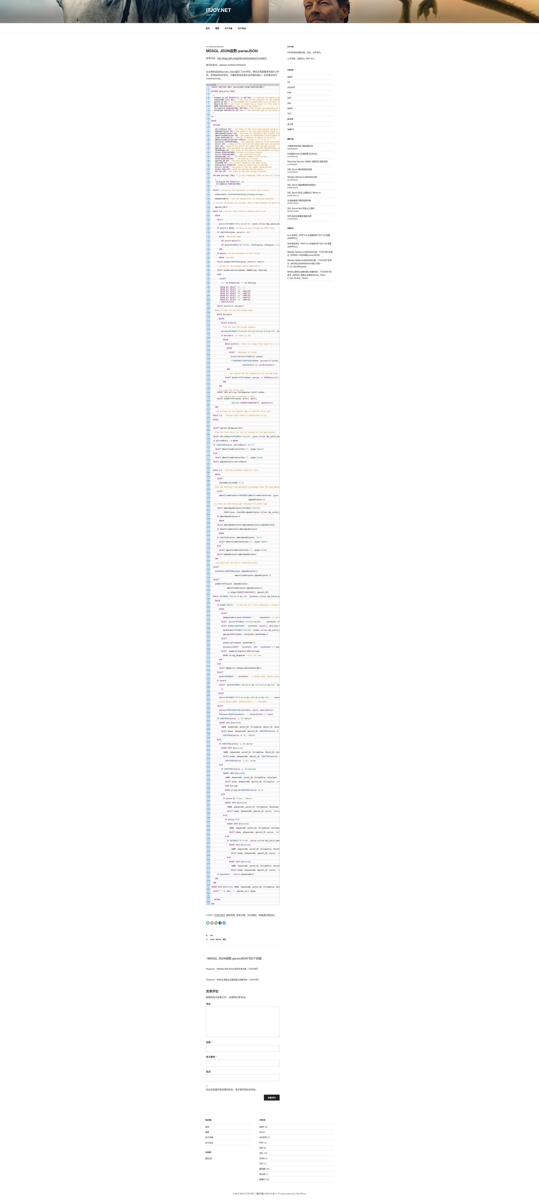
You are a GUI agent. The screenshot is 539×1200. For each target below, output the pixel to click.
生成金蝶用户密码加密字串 (299, 200)
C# (288, 82)
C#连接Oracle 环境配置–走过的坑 (302, 153)
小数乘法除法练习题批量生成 (300, 145)
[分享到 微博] (211, 923)
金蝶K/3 (290, 129)
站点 (208, 1071)
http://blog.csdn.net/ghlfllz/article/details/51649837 (242, 58)
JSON (212, 939)
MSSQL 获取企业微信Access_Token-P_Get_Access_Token (306, 276)
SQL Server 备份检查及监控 (299, 169)
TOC (289, 113)
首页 (208, 28)
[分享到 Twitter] (224, 923)
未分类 (290, 124)
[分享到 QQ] (207, 923)
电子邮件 (211, 1056)
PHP (289, 92)
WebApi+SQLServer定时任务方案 (302, 177)
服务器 (290, 118)
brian (221, 47)
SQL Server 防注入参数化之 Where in (304, 192)
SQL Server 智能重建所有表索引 (301, 184)
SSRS (290, 108)
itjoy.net (208, 1158)
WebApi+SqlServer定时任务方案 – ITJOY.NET (307, 260)
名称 (209, 1042)
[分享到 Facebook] (220, 923)
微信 (224, 939)
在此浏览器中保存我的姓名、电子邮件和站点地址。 (232, 1089)
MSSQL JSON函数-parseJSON (305, 255)
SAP (289, 97)
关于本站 (242, 28)
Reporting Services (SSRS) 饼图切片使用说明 (307, 161)
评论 (208, 1004)
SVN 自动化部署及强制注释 (299, 216)
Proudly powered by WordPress (292, 1193)
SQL (211, 935)
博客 (217, 28)
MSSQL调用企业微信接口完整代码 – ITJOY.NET (238, 979)
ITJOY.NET (218, 9)
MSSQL (218, 939)
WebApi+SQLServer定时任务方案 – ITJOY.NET (237, 968)
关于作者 (228, 28)
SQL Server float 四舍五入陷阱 (300, 208)
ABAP (289, 76)
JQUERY (291, 87)
